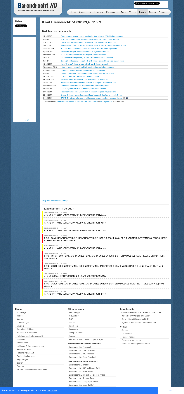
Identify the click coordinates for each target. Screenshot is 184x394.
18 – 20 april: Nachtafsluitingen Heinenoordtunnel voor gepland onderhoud (88, 42)
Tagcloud (20, 366)
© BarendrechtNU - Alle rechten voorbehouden (141, 312)
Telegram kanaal (76, 332)
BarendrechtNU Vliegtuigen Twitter (83, 381)
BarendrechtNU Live (25, 329)
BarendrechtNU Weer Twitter (81, 371)
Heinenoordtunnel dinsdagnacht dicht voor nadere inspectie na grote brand (88, 92)
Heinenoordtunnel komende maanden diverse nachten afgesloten (85, 85)
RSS (71, 319)
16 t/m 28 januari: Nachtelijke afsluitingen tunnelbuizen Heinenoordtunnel (87, 67)
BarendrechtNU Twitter (78, 364)
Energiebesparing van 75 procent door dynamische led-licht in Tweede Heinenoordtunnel (93, 45)
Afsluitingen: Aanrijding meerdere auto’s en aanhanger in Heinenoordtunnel (88, 82)
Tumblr (72, 336)
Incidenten (98, 12)
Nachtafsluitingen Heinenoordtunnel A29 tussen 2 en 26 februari (84, 79)
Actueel (82, 12)
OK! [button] (171, 390)
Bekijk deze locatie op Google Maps (55, 200)
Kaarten (142, 12)
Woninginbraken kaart (26, 356)
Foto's (123, 12)
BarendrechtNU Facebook (80, 347)
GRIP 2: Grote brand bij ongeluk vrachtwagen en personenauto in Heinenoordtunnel (92, 98)
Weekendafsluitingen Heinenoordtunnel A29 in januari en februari (85, 51)
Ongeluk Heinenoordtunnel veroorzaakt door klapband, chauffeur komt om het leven (91, 95)
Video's (132, 12)
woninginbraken (106, 102)
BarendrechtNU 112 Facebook (82, 353)
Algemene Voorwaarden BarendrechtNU (138, 322)
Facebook (73, 325)
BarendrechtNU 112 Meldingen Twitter (85, 368)
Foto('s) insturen (128, 336)
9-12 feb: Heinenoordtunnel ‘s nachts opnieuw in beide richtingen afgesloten (89, 48)
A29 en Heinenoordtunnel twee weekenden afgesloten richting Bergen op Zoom (90, 39)
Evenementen (112, 12)
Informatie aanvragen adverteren (135, 343)
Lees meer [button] (52, 390)
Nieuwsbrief (74, 315)
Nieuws (20, 319)
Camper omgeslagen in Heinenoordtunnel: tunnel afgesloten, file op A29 (87, 73)
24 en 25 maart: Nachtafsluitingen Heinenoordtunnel (80, 76)
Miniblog (20, 325)
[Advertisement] (24, 78)
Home (73, 12)
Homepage (21, 312)
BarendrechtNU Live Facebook (82, 350)
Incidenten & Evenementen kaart (30, 346)
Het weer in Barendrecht (27, 332)
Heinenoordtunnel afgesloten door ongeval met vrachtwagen (83, 70)
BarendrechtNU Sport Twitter (81, 385)
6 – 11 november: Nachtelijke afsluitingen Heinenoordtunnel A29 (84, 54)
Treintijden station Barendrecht (30, 336)
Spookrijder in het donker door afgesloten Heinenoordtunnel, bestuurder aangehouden (92, 61)
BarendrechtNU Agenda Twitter (82, 378)
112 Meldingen (23, 322)
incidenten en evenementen (76, 102)
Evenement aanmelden (131, 340)
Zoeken (152, 12)
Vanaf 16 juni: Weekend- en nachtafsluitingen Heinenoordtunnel (84, 64)
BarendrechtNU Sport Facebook (82, 357)
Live (89, 12)
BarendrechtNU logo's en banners (135, 315)
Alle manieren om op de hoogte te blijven (86, 339)
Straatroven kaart (24, 349)
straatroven (61, 102)
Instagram (73, 329)
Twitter (72, 322)
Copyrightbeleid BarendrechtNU (135, 319)
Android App (74, 312)
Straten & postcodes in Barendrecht (32, 369)
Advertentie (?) (25, 120)
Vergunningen (22, 359)
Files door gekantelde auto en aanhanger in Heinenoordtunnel (84, 88)
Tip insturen (126, 333)
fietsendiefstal (93, 102)
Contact (162, 12)
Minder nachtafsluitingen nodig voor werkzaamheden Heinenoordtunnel (87, 58)
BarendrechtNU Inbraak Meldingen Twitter (87, 374)
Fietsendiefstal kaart (25, 352)
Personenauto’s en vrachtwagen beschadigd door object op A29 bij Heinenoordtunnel (92, 36)
